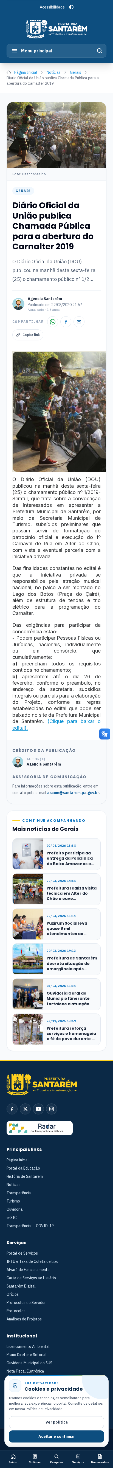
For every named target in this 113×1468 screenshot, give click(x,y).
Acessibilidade (52, 7)
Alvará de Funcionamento (28, 1269)
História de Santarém (25, 1176)
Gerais (75, 72)
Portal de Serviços (22, 1253)
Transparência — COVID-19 (30, 1225)
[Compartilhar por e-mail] (79, 321)
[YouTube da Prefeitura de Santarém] (38, 1108)
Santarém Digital (21, 1286)
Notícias (54, 72)
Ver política (57, 1422)
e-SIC (12, 1217)
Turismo (13, 1201)
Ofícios (13, 1294)
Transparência (19, 1192)
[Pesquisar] (99, 50)
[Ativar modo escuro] (71, 7)
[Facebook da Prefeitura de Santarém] (12, 1108)
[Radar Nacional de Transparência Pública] (40, 1128)
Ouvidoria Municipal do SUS (29, 1362)
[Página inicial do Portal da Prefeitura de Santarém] (56, 29)
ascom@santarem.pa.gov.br (73, 792)
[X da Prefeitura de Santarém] (25, 1108)
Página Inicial (25, 72)
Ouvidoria (15, 1209)
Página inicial (18, 1160)
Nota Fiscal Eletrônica (25, 1371)
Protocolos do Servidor (26, 1302)
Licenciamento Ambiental (28, 1346)
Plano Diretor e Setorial (27, 1354)
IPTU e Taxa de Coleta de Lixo (32, 1261)
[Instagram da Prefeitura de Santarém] (51, 1108)
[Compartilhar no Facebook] (65, 321)
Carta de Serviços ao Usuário (31, 1277)
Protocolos (16, 1310)
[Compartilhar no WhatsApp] (52, 321)
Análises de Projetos (24, 1319)
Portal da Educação (23, 1168)
